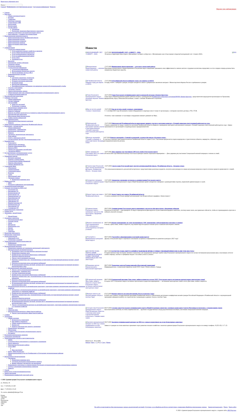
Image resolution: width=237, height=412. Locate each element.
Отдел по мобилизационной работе (23, 56)
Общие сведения (13, 318)
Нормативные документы (16, 328)
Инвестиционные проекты (16, 42)
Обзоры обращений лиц (15, 164)
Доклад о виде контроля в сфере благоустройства (27, 313)
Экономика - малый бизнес (13, 213)
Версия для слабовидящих (226, 9)
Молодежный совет (14, 176)
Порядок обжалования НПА (17, 146)
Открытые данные (14, 64)
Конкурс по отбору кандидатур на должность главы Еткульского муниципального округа (36, 113)
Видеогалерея (12, 26)
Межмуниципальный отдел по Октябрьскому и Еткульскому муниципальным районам (35, 353)
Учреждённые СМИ (14, 22)
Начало (88, 342)
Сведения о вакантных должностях (23, 77)
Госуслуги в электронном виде (18, 154)
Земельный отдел (13, 238)
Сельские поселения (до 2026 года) (15, 188)
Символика (11, 19)
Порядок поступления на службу (22, 79)
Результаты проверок (14, 66)
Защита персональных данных (17, 91)
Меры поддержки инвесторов (17, 44)
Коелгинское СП (13, 199)
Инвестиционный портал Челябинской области (23, 37)
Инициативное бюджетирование (14, 356)
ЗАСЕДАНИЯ (12, 103)
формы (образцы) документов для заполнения (26, 363)
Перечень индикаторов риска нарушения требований (29, 263)
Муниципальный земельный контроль (20, 268)
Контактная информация (19, 84)
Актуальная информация (41, 7)
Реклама (10, 229)
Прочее (10, 228)
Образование (12, 168)
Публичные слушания (19, 106)
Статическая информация (20, 69)
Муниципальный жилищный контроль (20, 249)
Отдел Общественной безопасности (23, 52)
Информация (12, 243)
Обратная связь (13, 310)
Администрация (9, 47)
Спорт (10, 174)
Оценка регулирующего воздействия (19, 149)
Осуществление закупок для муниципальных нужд (24, 139)
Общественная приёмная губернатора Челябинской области (23, 124)
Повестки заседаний (18, 104)
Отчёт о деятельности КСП (16, 138)
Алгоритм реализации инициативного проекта (27, 361)
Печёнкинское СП (14, 204)
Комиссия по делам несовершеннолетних (17, 371)
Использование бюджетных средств (23, 71)
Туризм (6, 370)
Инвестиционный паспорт (16, 39)
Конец (108, 342)
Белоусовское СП (13, 194)
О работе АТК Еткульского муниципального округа (24, 331)
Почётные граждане (14, 21)
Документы (11, 358)
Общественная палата (11, 119)
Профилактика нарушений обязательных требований (29, 254)
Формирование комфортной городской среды (18, 375)
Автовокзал (15, 29)
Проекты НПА (12, 148)
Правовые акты (9, 141)
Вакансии (11, 76)
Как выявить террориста (19, 321)
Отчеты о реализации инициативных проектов (23, 366)
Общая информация (14, 99)
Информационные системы (17, 74)
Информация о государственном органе (19, 7)
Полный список (13, 221)
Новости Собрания (14, 111)
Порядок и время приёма (16, 159)
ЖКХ (10, 183)
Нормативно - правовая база (17, 129)
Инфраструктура (9, 181)
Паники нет (15, 325)
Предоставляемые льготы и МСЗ (22, 72)
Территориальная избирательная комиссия (17, 241)
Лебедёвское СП (13, 201)
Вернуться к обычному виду (10, 1)
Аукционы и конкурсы (11, 218)
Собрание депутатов (10, 98)
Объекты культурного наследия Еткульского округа (24, 32)
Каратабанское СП (14, 198)
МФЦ (10, 355)
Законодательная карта (215, 407)
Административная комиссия (17, 94)
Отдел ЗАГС (16, 57)
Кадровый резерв (17, 82)
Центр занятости (13, 343)
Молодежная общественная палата (19, 116)
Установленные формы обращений (19, 161)
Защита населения (10, 373)
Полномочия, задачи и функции (18, 62)
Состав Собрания (13, 101)
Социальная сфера (10, 166)
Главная (3, 7)
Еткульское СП (13, 189)
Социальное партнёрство (12, 336)
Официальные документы (16, 144)
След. (103, 342)
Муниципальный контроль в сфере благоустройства (24, 311)
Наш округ (7, 14)
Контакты (11, 61)
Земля (10, 223)
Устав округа (12, 143)
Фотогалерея (12, 24)
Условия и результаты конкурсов (22, 81)
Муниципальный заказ (15, 219)
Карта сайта (232, 407)
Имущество (11, 224)
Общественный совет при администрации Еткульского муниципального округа (33, 93)
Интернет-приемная (14, 158)
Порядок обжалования (15, 163)
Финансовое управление (12, 234)
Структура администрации (16, 49)
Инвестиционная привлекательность (16, 36)
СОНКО (7, 315)
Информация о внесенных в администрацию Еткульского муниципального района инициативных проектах (42, 365)
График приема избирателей (17, 118)
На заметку (11, 333)
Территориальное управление (13, 209)
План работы (12, 136)
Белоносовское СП (14, 193)
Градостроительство (10, 236)
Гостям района (12, 27)
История (11, 17)
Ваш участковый (17, 350)
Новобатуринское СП (15, 203)
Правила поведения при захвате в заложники (26, 326)
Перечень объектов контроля (21, 256)
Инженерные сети (14, 226)
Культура (11, 173)
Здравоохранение (13, 169)
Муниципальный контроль (12, 246)
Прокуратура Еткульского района (18, 345)
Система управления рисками (21, 273)
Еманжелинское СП (14, 196)
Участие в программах (15, 88)
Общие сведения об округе (16, 16)
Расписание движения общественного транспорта (28, 31)
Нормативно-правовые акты (21, 179)
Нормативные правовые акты (17, 108)
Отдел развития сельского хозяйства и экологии (27, 51)
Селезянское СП (13, 208)
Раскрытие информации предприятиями (21, 184)
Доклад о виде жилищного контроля (23, 258)
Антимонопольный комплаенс (14, 186)
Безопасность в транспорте (20, 320)
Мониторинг (12, 330)
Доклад (10, 308)
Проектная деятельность (12, 233)
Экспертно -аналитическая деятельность (21, 134)
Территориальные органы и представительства (19, 338)
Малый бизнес (12, 216)
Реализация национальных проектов (16, 335)
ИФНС (10, 340)
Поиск (226, 407)
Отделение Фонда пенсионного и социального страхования (27, 341)
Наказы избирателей (14, 109)
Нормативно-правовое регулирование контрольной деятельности (29, 248)
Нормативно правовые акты (17, 244)
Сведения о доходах (14, 89)
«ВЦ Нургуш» (231, 410)
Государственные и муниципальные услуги (18, 153)
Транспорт (11, 231)
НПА (9, 46)
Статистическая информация (17, 67)
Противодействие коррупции (13, 96)
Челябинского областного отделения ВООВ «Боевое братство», (172, 96)
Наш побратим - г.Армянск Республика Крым (22, 34)
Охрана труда (8, 211)
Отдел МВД (12, 346)
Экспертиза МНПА (14, 151)
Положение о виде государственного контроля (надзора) (30, 251)
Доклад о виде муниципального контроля (25, 270)
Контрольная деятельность (16, 131)
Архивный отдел (17, 59)
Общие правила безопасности (21, 323)
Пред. (93, 342)
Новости (52, 7)
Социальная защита (14, 171)
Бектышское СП (13, 191)
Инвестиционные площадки (17, 41)
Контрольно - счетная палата (13, 126)
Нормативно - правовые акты (21, 271)
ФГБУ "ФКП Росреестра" (16, 351)
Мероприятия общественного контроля (20, 121)
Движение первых (14, 178)
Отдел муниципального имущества (23, 54)
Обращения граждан (10, 156)
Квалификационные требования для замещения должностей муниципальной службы (39, 86)
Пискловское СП (13, 206)
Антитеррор (8, 316)
